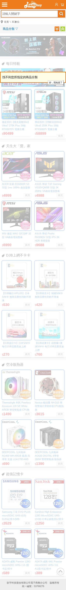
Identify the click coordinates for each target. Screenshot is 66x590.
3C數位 (15, 21)
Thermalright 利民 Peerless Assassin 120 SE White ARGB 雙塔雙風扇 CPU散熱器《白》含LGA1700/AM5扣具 (16, 409)
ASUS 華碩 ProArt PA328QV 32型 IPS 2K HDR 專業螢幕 (47, 237)
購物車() (62, 4)
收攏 (62, 28)
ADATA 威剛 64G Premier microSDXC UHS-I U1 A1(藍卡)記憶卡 (48, 565)
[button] (4, 46)
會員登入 (56, 4)
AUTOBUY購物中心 (33, 4)
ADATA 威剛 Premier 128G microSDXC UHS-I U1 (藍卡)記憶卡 (16, 565)
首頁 (6, 21)
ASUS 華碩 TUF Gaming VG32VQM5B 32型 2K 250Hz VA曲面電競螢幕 (48, 187)
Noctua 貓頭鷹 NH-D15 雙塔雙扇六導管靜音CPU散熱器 (49, 406)
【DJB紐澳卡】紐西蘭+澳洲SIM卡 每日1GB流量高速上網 (49, 346)
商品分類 (10, 28)
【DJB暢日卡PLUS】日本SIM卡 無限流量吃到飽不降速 (16, 297)
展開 (57, 28)
